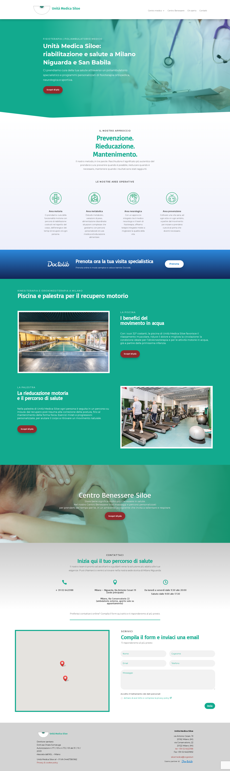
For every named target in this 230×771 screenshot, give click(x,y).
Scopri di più (53, 90)
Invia (209, 706)
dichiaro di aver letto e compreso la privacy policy (147, 698)
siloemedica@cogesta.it (182, 757)
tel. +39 (184, 749)
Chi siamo (191, 11)
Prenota (174, 264)
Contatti (203, 11)
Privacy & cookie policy (47, 762)
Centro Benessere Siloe (115, 495)
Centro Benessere (176, 11)
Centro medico (155, 11)
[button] (63, 664)
